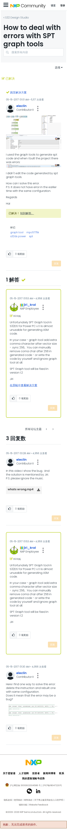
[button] (38, 108)
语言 (53, 5)
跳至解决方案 (18, 92)
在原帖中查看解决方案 (23, 385)
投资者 (36, 773)
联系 (61, 773)
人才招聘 (24, 773)
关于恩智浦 (9, 773)
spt (31, 236)
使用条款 (18, 800)
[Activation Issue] (47, 429)
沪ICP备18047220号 (52, 785)
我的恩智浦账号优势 (33, 778)
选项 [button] (57, 67)
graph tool (16, 232)
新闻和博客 (49, 773)
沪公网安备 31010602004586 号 (25, 785)
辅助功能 (23, 805)
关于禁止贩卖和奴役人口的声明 (48, 800)
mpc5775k (32, 232)
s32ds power (18, 236)
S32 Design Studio (17, 18)
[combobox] (33, 52)
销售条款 (28, 800)
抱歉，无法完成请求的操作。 (21, 824)
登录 (62, 5)
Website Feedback (38, 805)
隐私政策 (8, 800)
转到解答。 (27, 213)
